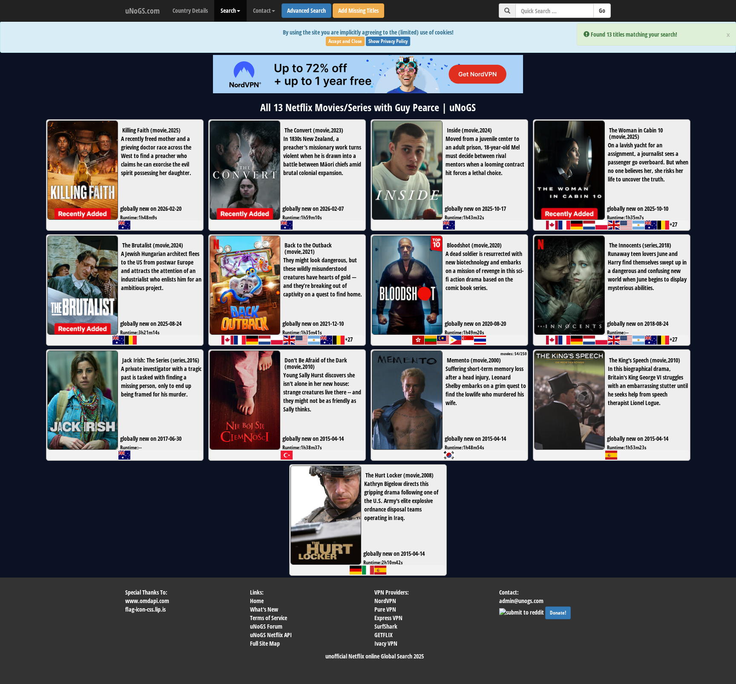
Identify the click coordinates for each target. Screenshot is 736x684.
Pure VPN (385, 609)
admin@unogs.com (521, 601)
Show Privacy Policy (388, 41)
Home (257, 601)
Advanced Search (306, 10)
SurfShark (385, 626)
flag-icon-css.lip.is (145, 609)
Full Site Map (265, 643)
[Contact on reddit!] (522, 611)
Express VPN (388, 618)
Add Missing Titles (358, 10)
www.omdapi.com (147, 601)
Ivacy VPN (385, 643)
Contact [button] (262, 10)
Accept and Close (345, 41)
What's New (264, 609)
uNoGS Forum (266, 626)
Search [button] (228, 10)
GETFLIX (383, 635)
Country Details (190, 10)
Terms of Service (268, 618)
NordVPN (385, 601)
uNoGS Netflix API (271, 635)
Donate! (558, 612)
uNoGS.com (142, 11)
